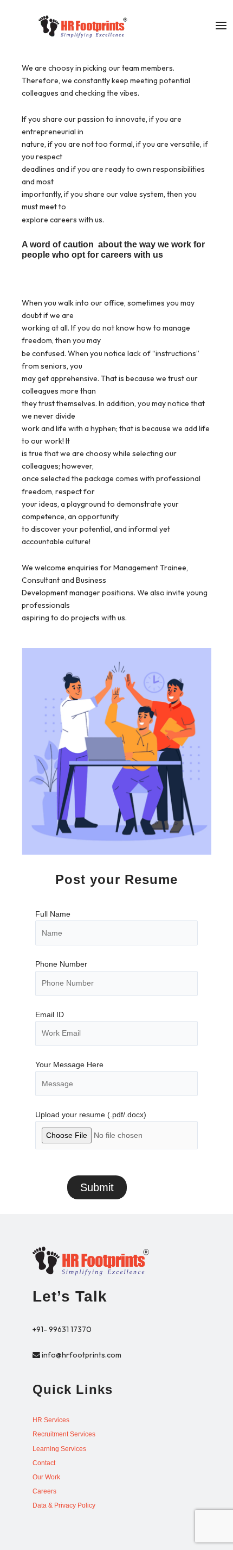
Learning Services (59, 1449)
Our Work (46, 1477)
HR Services (51, 1420)
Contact (44, 1463)
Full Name (52, 914)
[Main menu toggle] (221, 26)
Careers (44, 1491)
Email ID (49, 1014)
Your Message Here (69, 1064)
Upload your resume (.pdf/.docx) (90, 1114)
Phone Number (61, 964)
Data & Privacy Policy (64, 1505)
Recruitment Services (64, 1434)
